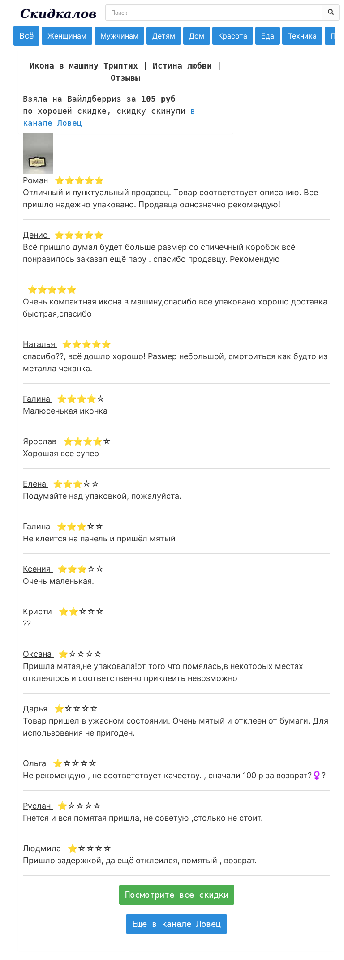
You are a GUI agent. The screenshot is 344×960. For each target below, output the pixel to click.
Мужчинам (119, 35)
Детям (163, 35)
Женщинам (66, 35)
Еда (267, 35)
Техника (302, 35)
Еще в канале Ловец (176, 924)
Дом (196, 35)
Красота (232, 35)
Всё (26, 35)
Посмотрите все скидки (176, 895)
